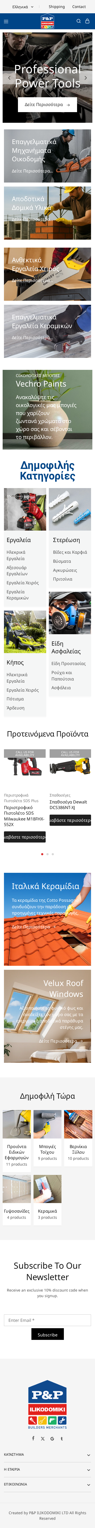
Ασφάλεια (61, 688)
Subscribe (48, 1335)
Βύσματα (62, 561)
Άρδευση (16, 708)
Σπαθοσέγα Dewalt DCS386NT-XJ (68, 804)
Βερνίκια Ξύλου (78, 1149)
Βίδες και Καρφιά (70, 552)
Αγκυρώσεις (65, 570)
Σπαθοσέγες (60, 795)
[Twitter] (43, 1439)
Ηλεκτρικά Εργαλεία (17, 678)
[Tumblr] (61, 1439)
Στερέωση (66, 540)
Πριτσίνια (62, 579)
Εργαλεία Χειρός (23, 583)
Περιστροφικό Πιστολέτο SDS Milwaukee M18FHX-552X (24, 816)
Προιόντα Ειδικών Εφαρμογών (16, 1152)
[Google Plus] (52, 1439)
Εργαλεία (19, 540)
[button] (9, 77)
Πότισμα (15, 699)
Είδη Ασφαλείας (66, 647)
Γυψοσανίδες (17, 1211)
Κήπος (15, 662)
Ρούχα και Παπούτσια (62, 676)
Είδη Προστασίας (68, 663)
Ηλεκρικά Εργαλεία (16, 555)
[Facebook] (33, 1439)
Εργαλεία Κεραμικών (17, 595)
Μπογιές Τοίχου (47, 1149)
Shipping (57, 6)
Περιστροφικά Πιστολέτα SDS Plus (21, 798)
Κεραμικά (47, 1211)
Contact (79, 6)
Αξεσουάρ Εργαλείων (17, 571)
